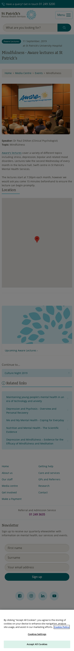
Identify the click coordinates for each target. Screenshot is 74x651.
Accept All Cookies (37, 644)
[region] (37, 630)
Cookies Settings (37, 634)
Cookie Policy (61, 627)
